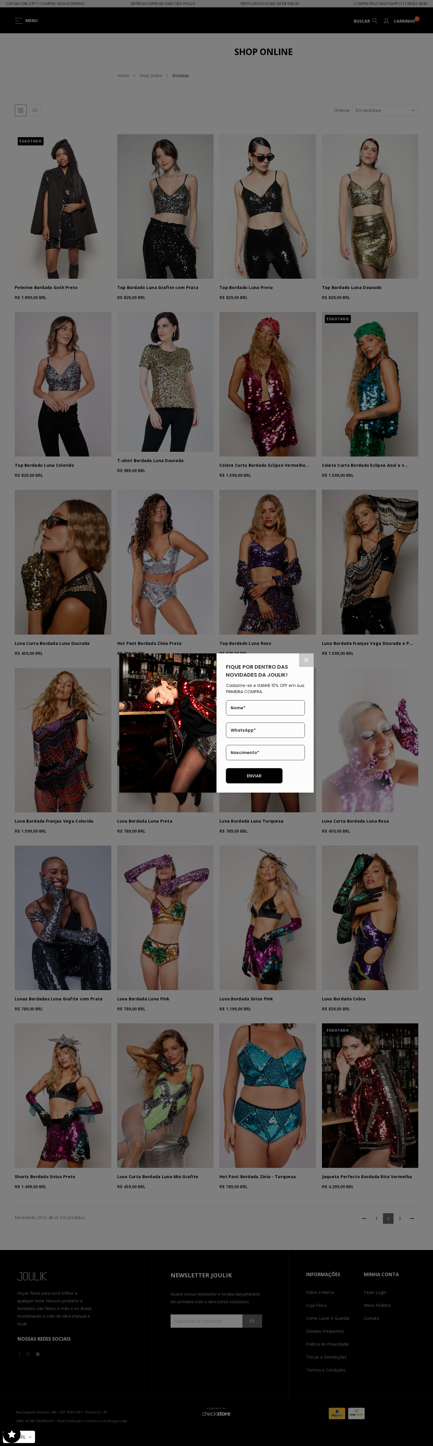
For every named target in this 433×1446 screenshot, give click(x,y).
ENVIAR (254, 776)
